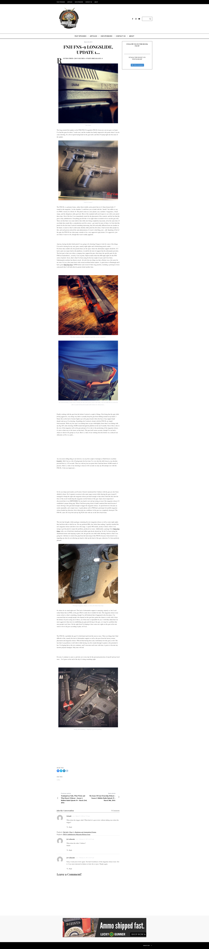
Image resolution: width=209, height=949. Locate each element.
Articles (69, 2)
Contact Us (88, 2)
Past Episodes (61, 2)
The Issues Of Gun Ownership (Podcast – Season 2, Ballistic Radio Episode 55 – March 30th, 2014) (102, 797)
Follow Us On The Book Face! (137, 45)
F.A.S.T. (59, 461)
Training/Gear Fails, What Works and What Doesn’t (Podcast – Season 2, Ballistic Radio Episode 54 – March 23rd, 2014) (74, 798)
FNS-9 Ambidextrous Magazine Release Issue (76, 834)
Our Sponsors (79, 2)
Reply (70, 827)
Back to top (146, 945)
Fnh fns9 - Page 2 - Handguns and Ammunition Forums (79, 832)
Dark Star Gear (68, 265)
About (96, 2)
